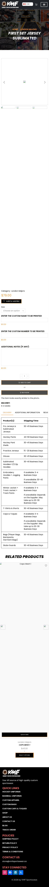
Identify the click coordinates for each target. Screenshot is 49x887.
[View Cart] (36, 4)
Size (3, 307)
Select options (24, 755)
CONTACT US (8, 821)
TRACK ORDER (9, 829)
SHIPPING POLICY (10, 839)
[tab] (7, 412)
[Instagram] (4, 872)
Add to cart (26, 382)
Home (15, 29)
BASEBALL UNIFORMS (12, 796)
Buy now (25, 392)
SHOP (5, 812)
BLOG (5, 825)
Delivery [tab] (7, 412)
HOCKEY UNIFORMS (11, 791)
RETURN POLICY (9, 843)
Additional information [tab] (27, 412)
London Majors (28, 29)
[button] (4, 82)
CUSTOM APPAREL (10, 800)
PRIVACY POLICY (10, 847)
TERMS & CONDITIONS (12, 851)
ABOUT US (7, 817)
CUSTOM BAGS (9, 804)
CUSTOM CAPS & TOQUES (14, 808)
